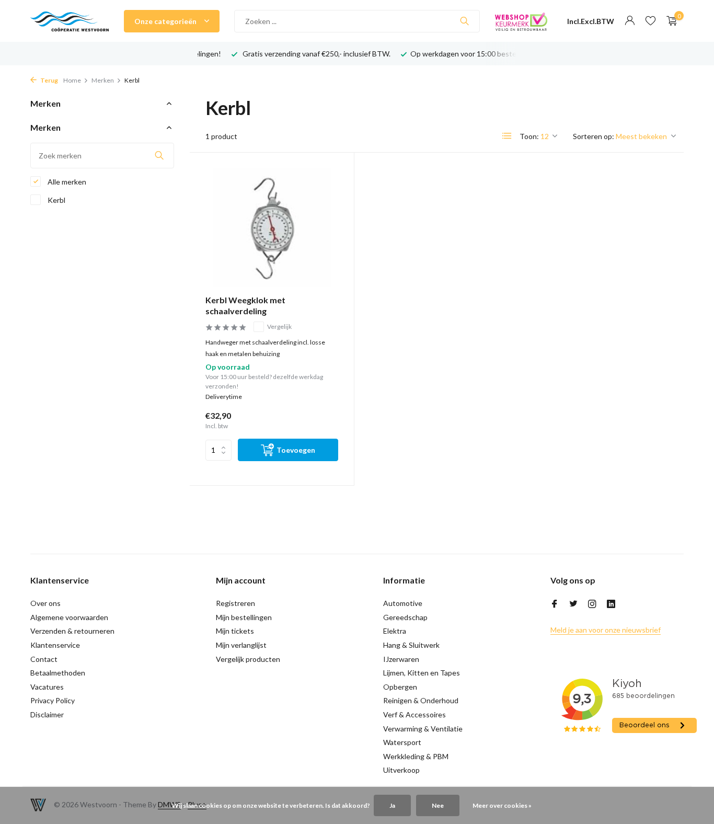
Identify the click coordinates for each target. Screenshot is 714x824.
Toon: (529, 136)
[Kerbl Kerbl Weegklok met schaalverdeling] (271, 227)
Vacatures (47, 686)
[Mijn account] (630, 21)
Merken (102, 80)
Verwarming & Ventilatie (423, 728)
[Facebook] (554, 604)
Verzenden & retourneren (72, 630)
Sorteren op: (593, 136)
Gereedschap (405, 617)
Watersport (402, 742)
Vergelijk (279, 326)
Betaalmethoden (57, 672)
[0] (669, 21)
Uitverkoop (401, 769)
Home (72, 80)
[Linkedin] (611, 604)
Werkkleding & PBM (415, 756)
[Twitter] (573, 604)
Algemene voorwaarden (69, 617)
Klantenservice (55, 644)
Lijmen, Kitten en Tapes (421, 672)
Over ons (45, 603)
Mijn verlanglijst (241, 644)
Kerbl (55, 200)
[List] (507, 136)
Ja (392, 805)
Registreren (235, 603)
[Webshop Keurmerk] (521, 21)
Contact (43, 659)
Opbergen (400, 686)
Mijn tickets (235, 630)
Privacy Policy (52, 700)
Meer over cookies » (502, 805)
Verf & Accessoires (414, 714)
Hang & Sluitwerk (411, 644)
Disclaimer (47, 714)
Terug (48, 80)
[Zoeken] (464, 21)
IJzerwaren (401, 659)
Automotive (402, 603)
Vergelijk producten (248, 659)
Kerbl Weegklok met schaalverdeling (245, 305)
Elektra (394, 630)
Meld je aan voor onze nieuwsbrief (605, 629)
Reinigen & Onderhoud (420, 700)
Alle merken (66, 181)
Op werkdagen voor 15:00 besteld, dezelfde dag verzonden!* (509, 53)
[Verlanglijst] (650, 21)
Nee (438, 805)
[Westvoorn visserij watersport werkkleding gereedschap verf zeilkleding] (69, 21)
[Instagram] (592, 604)
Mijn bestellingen (244, 617)
